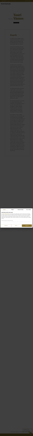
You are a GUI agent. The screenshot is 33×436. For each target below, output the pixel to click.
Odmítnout (6, 225)
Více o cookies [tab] (28, 209)
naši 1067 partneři (6, 213)
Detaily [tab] (12, 209)
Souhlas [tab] (4, 209)
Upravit (16, 225)
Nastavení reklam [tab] (20, 209)
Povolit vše (27, 225)
